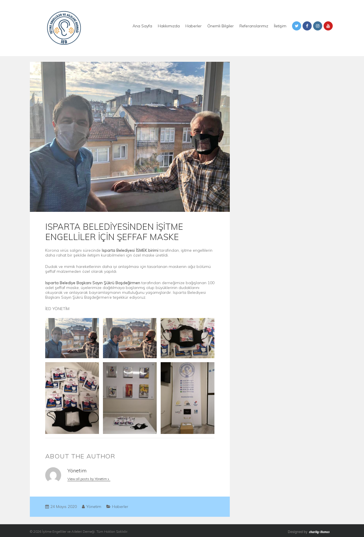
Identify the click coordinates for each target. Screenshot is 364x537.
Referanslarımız (253, 25)
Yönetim (93, 506)
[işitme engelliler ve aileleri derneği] (64, 27)
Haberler (193, 25)
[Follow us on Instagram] (317, 25)
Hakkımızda (169, 25)
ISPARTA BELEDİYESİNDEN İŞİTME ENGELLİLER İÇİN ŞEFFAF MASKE (114, 231)
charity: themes (321, 532)
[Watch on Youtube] (328, 25)
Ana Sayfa (142, 25)
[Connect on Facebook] (307, 25)
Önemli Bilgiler (220, 25)
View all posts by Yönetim (87, 479)
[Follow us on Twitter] (296, 25)
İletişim (280, 25)
